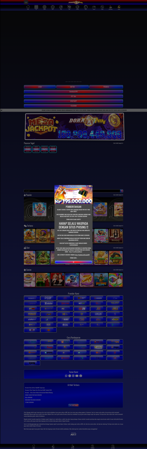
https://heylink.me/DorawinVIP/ (82, 255)
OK (73, 262)
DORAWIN (76, 210)
